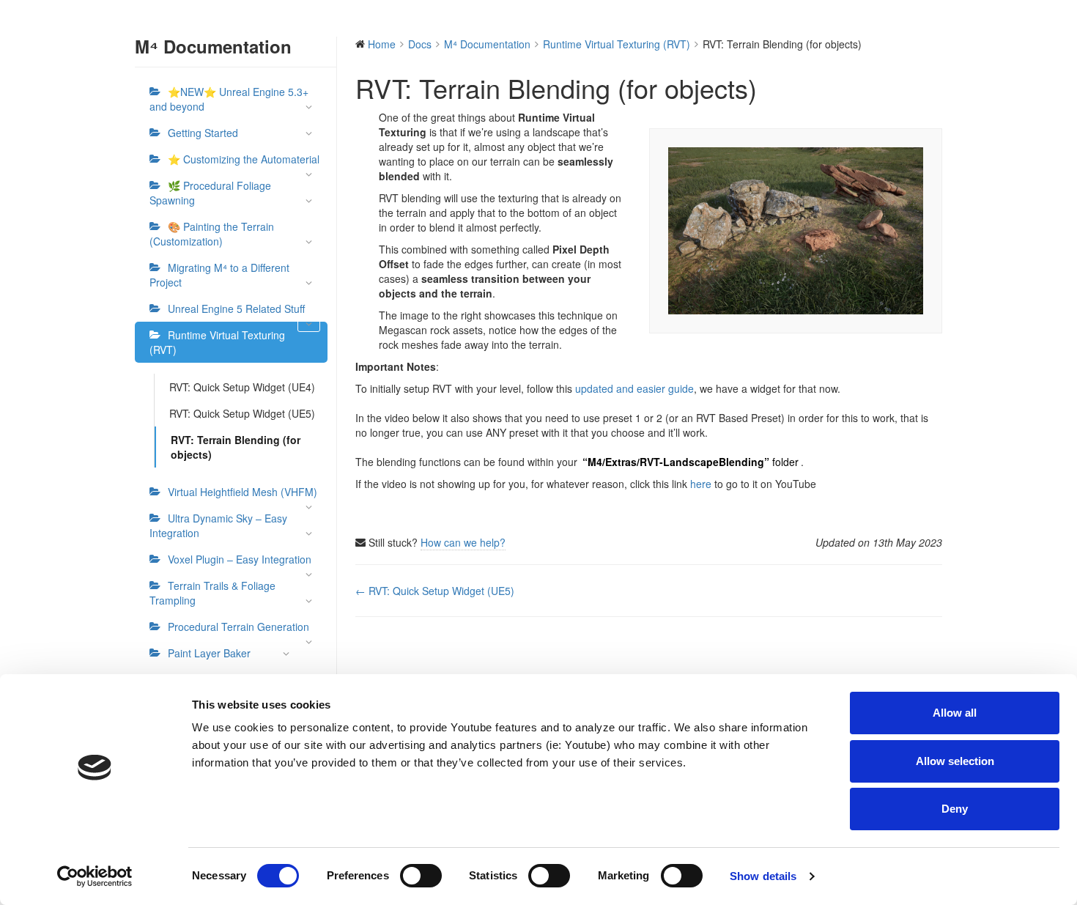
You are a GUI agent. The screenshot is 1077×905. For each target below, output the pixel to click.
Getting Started (203, 132)
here (700, 483)
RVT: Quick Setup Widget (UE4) (242, 387)
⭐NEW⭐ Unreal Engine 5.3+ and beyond (228, 99)
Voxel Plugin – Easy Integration (239, 559)
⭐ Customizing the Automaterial (243, 159)
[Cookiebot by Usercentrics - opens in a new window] (95, 876)
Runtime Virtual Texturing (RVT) (217, 342)
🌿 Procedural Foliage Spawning (210, 192)
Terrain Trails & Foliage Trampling (212, 592)
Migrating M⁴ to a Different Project (219, 274)
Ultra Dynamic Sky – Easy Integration (218, 525)
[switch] (421, 875)
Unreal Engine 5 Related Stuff (236, 308)
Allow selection (955, 761)
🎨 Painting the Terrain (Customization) (211, 233)
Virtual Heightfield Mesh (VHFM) (242, 491)
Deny (954, 808)
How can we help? (463, 542)
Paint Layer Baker (209, 653)
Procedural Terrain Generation (238, 626)
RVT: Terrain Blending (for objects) (235, 447)
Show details (763, 876)
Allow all (955, 712)
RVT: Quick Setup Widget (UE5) (242, 413)
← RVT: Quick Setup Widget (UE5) (434, 590)
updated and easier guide (634, 388)
